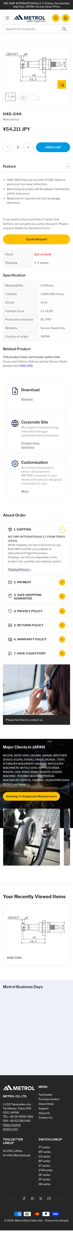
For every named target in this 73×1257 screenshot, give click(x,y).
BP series (44, 1161)
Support (43, 1108)
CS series (44, 1156)
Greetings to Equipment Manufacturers (31, 796)
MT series (45, 1151)
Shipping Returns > (19, 569)
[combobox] (36, 28)
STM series (46, 1170)
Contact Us (46, 1117)
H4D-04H (14, 958)
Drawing (27, 399)
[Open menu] (7, 17)
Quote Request (36, 239)
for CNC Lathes (12, 1150)
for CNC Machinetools (17, 1155)
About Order (46, 1103)
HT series (44, 1179)
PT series (44, 1147)
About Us (44, 1113)
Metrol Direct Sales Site (29, 1220)
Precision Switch (49, 1099)
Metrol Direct (11, 119)
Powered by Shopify (57, 1220)
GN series (45, 1184)
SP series (44, 1174)
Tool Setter (45, 1094)
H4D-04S (26, 366)
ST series (44, 1165)
